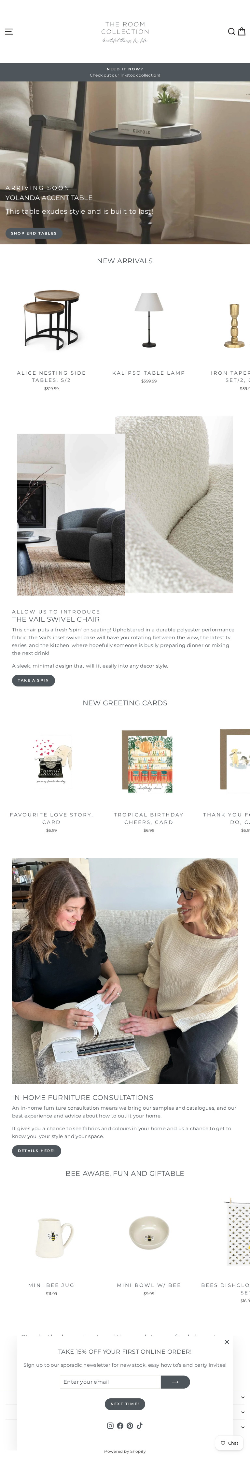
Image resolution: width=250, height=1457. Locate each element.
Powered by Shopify (125, 1451)
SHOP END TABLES (34, 233)
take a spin (33, 680)
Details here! (36, 1150)
